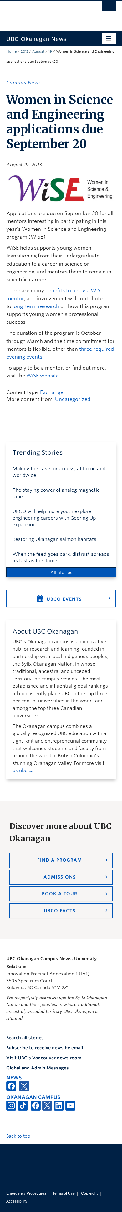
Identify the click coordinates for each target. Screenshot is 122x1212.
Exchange (51, 392)
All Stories (61, 572)
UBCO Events (64, 599)
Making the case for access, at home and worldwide (59, 472)
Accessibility (16, 1201)
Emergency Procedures (26, 1193)
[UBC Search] (109, 8)
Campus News (23, 82)
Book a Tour (59, 893)
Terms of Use (64, 1193)
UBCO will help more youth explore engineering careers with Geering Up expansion (54, 518)
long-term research (36, 306)
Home (11, 51)
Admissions (59, 876)
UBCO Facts (59, 910)
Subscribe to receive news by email (44, 1047)
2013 (24, 51)
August (38, 51)
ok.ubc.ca (23, 770)
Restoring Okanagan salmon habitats (54, 539)
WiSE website (42, 376)
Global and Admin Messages (37, 1067)
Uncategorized (72, 399)
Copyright (89, 1193)
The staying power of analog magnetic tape (56, 493)
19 (50, 51)
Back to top (19, 1136)
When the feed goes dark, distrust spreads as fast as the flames (61, 557)
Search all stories (25, 1037)
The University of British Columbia (44, 13)
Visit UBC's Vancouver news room (43, 1057)
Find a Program (59, 860)
